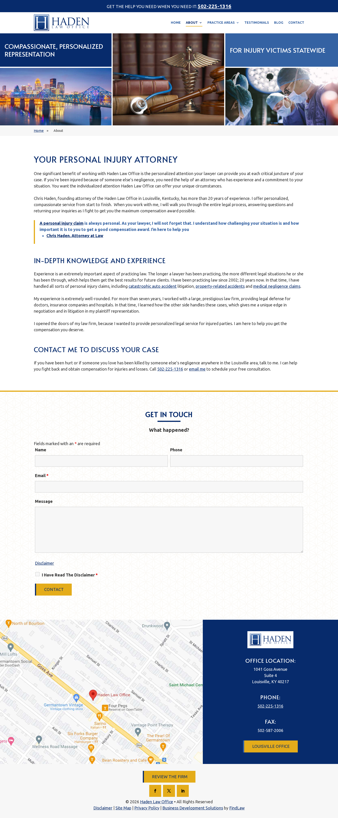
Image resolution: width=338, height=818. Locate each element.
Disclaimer (44, 563)
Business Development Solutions (192, 808)
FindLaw (237, 808)
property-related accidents (220, 286)
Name (40, 449)
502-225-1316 (214, 6)
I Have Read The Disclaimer (70, 575)
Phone (176, 449)
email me (197, 369)
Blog (278, 22)
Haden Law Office (156, 801)
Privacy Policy (146, 808)
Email (42, 475)
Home (176, 22)
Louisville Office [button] (271, 746)
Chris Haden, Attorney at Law (74, 235)
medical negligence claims (276, 286)
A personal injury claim (61, 223)
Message (44, 501)
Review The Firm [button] (169, 776)
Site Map (123, 808)
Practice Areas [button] (221, 22)
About (192, 22)
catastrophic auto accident (153, 286)
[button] (328, 808)
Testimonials (256, 22)
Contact (296, 22)
